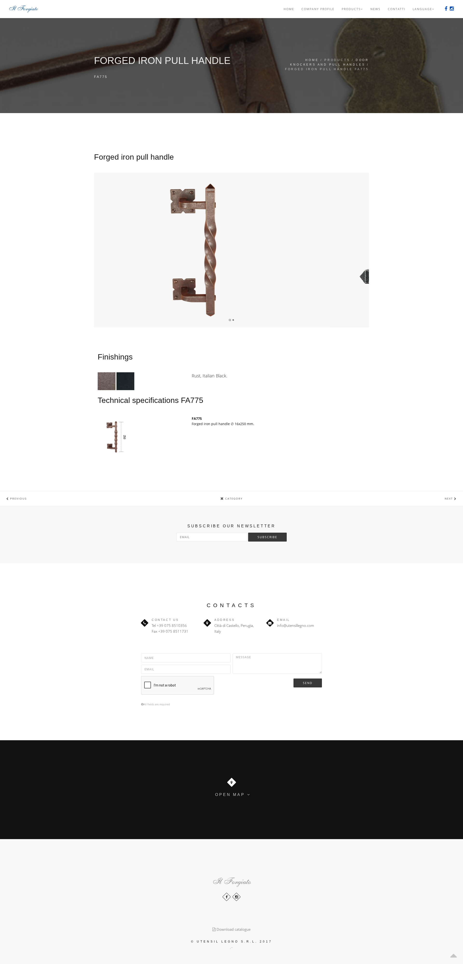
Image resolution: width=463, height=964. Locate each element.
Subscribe (267, 537)
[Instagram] (236, 897)
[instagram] (452, 8)
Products (351, 9)
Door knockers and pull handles (329, 62)
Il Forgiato (231, 879)
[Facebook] (446, 8)
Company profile (317, 9)
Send (308, 683)
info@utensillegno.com (295, 625)
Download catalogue (233, 929)
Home (289, 9)
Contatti (396, 9)
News (375, 9)
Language (422, 9)
